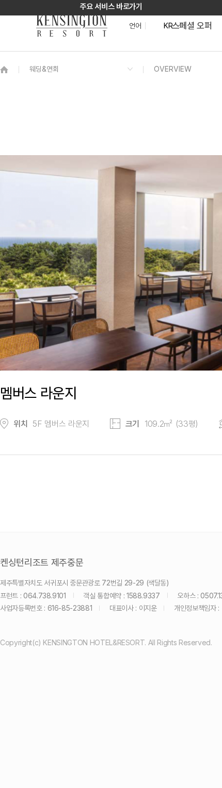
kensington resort (71, 26)
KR (168, 25)
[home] (4, 69)
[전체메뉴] (204, 54)
